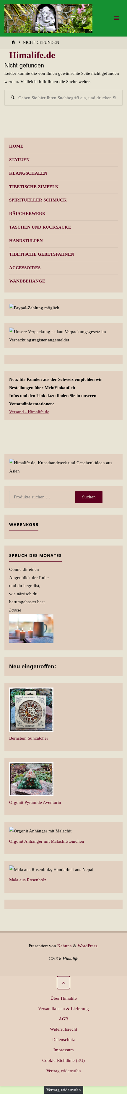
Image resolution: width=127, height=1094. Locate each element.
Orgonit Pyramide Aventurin (35, 802)
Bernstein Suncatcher (28, 738)
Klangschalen (28, 173)
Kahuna (64, 945)
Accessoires (24, 267)
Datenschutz (63, 1039)
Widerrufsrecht (63, 1029)
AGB (63, 1018)
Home (16, 145)
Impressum (63, 1049)
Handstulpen (26, 240)
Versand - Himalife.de (29, 411)
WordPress (87, 945)
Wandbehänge (27, 280)
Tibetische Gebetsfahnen (41, 254)
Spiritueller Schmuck (38, 199)
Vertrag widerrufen (63, 1070)
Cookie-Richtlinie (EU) (63, 1060)
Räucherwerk (27, 213)
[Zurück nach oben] (63, 982)
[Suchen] (12, 98)
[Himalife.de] (48, 18)
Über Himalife (64, 998)
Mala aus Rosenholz (27, 879)
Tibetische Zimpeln (33, 186)
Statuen (19, 159)
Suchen (89, 496)
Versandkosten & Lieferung (63, 1008)
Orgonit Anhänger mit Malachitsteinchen (46, 841)
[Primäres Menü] (116, 18)
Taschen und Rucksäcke (40, 226)
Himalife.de (32, 55)
